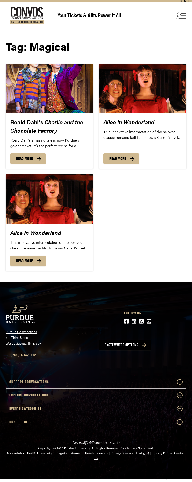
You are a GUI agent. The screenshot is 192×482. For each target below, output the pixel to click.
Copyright (45, 448)
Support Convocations (29, 382)
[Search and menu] (180, 15)
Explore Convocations (28, 395)
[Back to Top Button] (169, 478)
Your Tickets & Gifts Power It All (89, 15)
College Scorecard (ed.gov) (130, 453)
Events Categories (25, 408)
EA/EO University (39, 453)
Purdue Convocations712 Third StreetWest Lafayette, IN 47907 (23, 337)
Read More (24, 158)
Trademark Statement (137, 448)
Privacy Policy (161, 453)
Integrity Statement (68, 453)
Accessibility (15, 453)
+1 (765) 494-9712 (21, 355)
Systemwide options (121, 345)
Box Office (18, 422)
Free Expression (96, 453)
